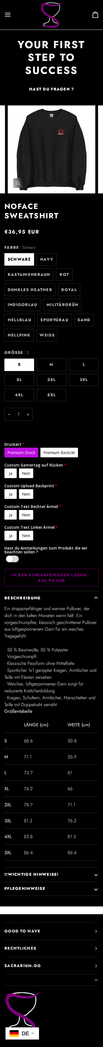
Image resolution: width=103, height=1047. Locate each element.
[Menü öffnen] (12, 15)
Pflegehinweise (24, 888)
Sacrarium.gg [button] (22, 965)
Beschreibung (22, 598)
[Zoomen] (18, 183)
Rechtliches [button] (20, 948)
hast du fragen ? (51, 89)
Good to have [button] (22, 931)
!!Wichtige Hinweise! (31, 874)
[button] (51, 980)
